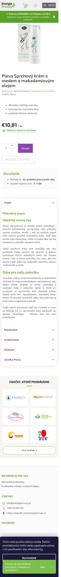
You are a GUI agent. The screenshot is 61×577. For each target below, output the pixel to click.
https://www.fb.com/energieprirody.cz (26, 513)
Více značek (28, 450)
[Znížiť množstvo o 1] (12, 150)
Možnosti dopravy (18, 160)
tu (41, 549)
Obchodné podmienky (13, 482)
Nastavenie (29, 558)
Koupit (25, 148)
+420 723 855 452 (15, 508)
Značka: (9, 94)
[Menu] (45, 5)
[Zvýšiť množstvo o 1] (12, 145)
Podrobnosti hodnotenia (42, 91)
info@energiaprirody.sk (19, 503)
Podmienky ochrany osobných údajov (20, 486)
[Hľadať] (35, 5)
